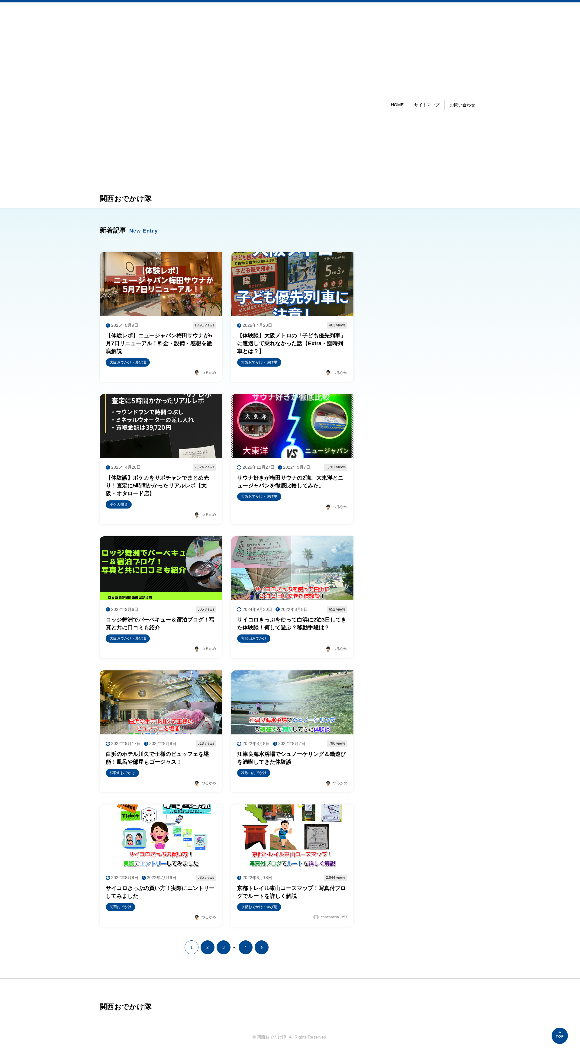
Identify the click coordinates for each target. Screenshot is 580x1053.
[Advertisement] (126, 99)
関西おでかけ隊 (126, 198)
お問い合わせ (462, 104)
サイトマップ (427, 104)
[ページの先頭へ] (560, 1036)
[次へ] (262, 947)
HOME (397, 104)
